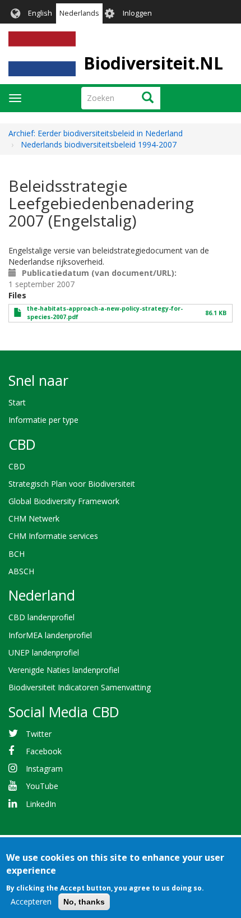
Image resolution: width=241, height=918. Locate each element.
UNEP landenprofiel (43, 652)
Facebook (44, 751)
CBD (16, 466)
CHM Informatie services (53, 535)
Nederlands (79, 13)
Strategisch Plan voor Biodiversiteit (71, 483)
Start (17, 402)
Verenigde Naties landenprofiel (63, 670)
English (40, 13)
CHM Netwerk (33, 518)
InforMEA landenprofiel (50, 635)
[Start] (42, 53)
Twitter (39, 733)
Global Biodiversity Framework (63, 501)
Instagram (44, 768)
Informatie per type (43, 419)
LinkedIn (41, 804)
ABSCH (21, 571)
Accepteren (31, 901)
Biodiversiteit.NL (153, 63)
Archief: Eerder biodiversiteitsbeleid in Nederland (95, 133)
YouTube (42, 786)
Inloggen (137, 13)
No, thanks (84, 901)
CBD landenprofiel (41, 617)
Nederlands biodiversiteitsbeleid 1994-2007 (99, 144)
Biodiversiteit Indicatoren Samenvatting (79, 687)
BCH (16, 553)
